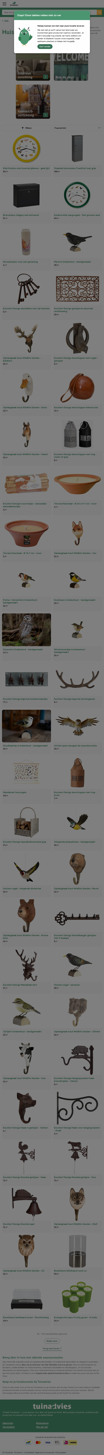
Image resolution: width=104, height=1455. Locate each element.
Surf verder (44, 46)
